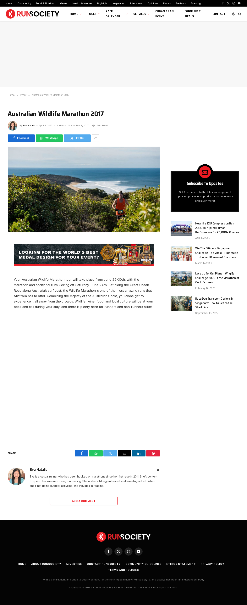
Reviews (181, 3)
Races (167, 3)
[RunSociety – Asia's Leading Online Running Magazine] (33, 14)
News (9, 3)
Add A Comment (84, 500)
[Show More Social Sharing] (95, 138)
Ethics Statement (181, 563)
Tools (92, 13)
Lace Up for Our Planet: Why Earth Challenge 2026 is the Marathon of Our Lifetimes (217, 278)
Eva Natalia (29, 125)
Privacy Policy (212, 563)
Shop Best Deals (193, 14)
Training (196, 3)
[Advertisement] (123, 54)
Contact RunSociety (104, 563)
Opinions (153, 3)
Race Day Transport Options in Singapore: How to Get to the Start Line (214, 303)
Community (24, 3)
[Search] (239, 14)
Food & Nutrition (45, 3)
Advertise (74, 563)
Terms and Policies (123, 569)
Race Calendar (113, 14)
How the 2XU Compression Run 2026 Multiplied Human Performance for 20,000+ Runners (217, 228)
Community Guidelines (143, 563)
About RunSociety (46, 563)
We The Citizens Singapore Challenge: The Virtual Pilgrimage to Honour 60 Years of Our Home (216, 253)
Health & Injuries (82, 3)
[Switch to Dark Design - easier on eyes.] (233, 13)
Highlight (102, 3)
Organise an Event (164, 14)
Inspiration (119, 3)
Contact (218, 13)
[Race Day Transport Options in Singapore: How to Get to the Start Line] (181, 303)
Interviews (136, 3)
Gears (64, 3)
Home (74, 13)
